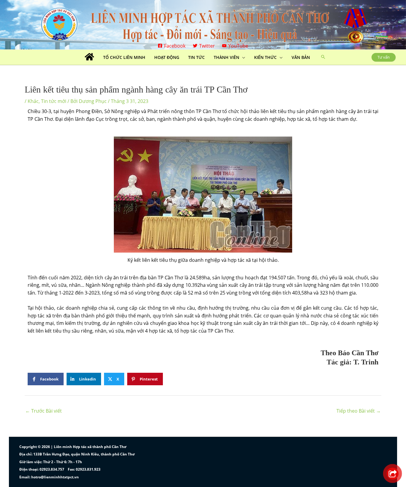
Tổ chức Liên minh (124, 57)
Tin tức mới (53, 101)
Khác (33, 101)
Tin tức (196, 57)
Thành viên (226, 57)
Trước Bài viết (43, 411)
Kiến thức (265, 57)
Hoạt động (166, 57)
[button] (323, 57)
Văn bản (301, 57)
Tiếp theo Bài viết (358, 411)
